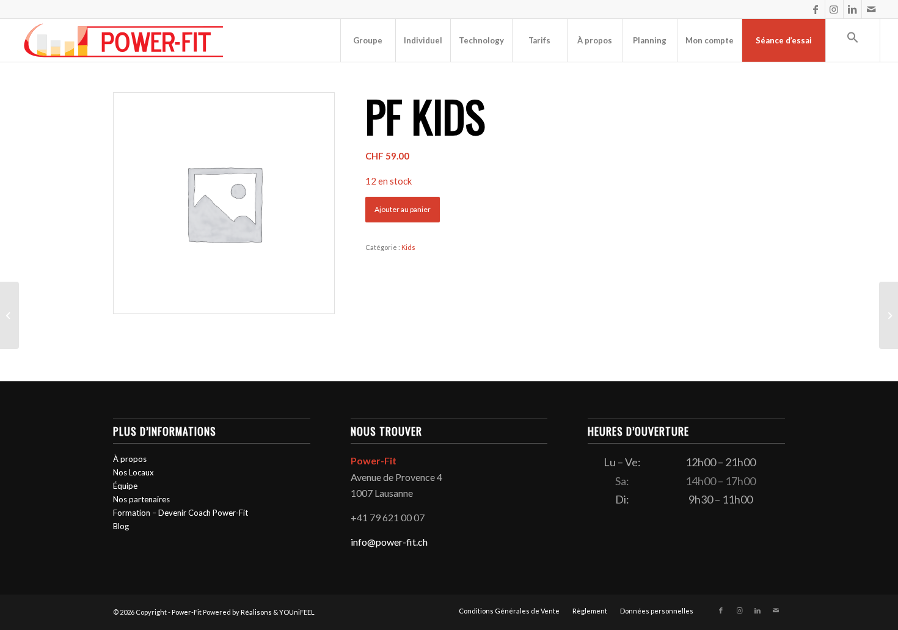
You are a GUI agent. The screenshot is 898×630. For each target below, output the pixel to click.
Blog (121, 526)
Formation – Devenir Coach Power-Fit (180, 513)
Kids (408, 247)
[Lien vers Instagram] (834, 9)
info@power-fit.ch (389, 542)
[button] (852, 40)
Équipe (125, 486)
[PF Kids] (9, 315)
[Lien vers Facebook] (816, 9)
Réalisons (256, 612)
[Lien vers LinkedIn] (852, 9)
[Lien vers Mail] (871, 9)
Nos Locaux (133, 472)
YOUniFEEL (297, 612)
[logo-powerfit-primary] (124, 40)
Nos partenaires (141, 499)
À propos (130, 459)
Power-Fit (187, 612)
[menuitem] (367, 40)
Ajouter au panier (402, 209)
